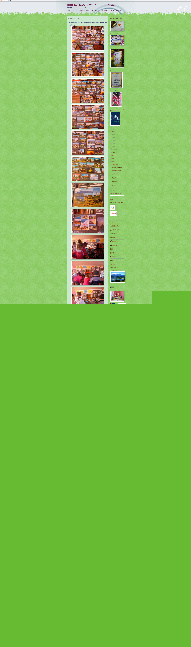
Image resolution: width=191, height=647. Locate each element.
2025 (112, 131)
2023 (112, 134)
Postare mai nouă (70, 637)
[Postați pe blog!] (71, 627)
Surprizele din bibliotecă (115, 164)
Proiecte (111, 260)
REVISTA (81, 10)
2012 (112, 190)
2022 (112, 135)
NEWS (69, 10)
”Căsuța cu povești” (113, 219)
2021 (112, 137)
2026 (112, 129)
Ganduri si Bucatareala (112, 327)
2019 (112, 140)
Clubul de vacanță (112, 244)
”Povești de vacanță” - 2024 (114, 226)
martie (113, 163)
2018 (112, 141)
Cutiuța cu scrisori (112, 246)
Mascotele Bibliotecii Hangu (114, 255)
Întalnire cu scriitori (113, 252)
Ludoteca (111, 253)
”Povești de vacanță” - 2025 (114, 227)
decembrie (113, 149)
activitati (111, 234)
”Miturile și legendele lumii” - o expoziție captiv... (118, 178)
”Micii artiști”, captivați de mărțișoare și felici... (117, 183)
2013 (112, 189)
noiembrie (113, 150)
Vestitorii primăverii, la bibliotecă (116, 179)
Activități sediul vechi (113, 236)
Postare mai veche (104, 637)
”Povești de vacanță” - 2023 (114, 225)
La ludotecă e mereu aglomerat (116, 165)
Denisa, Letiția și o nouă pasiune (116, 170)
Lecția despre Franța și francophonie (117, 167)
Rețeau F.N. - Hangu (113, 261)
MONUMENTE (95, 10)
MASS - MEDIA (104, 10)
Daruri (111, 248)
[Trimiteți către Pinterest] (74, 627)
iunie (113, 158)
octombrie (113, 152)
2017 (112, 143)
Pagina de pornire (87, 637)
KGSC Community (113, 199)
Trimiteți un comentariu (72, 633)
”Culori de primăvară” (115, 173)
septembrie (114, 153)
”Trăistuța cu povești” (113, 233)
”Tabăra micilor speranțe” (113, 230)
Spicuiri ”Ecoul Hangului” (114, 263)
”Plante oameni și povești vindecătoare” (115, 223)
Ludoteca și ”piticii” (115, 168)
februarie (113, 185)
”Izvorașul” (112, 221)
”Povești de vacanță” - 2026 (114, 229)
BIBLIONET (118, 10)
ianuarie (113, 187)
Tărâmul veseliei (112, 264)
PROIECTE (88, 10)
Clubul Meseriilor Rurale (113, 245)
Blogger (111, 240)
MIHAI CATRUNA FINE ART (112, 321)
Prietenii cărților (112, 259)
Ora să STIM (112, 256)
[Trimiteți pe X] (72, 627)
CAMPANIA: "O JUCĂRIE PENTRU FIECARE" (113, 315)
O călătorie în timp (114, 174)
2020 (112, 138)
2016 (112, 144)
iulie (113, 156)
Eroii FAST (112, 249)
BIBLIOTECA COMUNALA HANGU (90, 5)
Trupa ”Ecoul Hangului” (113, 265)
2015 (112, 146)
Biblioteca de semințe (113, 237)
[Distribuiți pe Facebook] (73, 627)
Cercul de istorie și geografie (114, 242)
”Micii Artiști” (112, 222)
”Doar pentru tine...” (115, 181)
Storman (99, 645)
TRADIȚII (75, 10)
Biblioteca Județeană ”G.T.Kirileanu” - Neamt (116, 202)
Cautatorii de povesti (113, 241)
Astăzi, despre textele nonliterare (116, 171)
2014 (112, 148)
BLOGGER (111, 10)
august (113, 155)
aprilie (113, 161)
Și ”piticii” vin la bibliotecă (116, 176)
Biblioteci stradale (112, 238)
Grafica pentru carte (112, 323)
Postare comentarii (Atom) (75, 639)
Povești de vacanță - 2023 (113, 257)
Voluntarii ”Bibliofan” (113, 267)
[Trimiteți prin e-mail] (70, 627)
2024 (112, 132)
